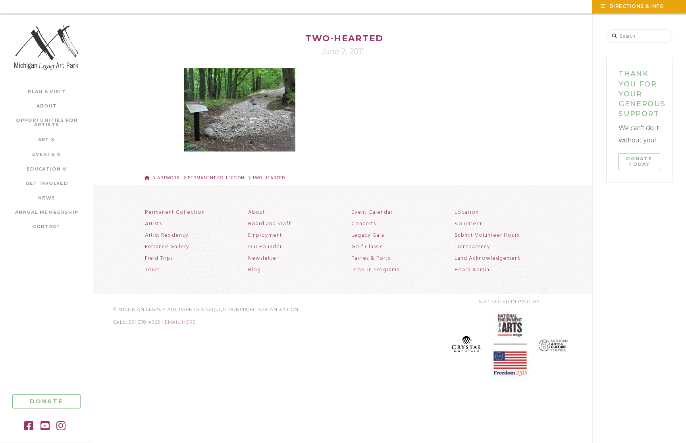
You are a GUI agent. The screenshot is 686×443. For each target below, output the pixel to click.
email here (180, 322)
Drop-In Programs (375, 270)
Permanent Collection (175, 213)
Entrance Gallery (167, 247)
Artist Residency (167, 236)
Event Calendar (372, 213)
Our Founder (265, 247)
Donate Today (639, 161)
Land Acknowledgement (487, 259)
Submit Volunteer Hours (487, 236)
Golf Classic (367, 247)
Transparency (472, 247)
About (256, 213)
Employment (265, 236)
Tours (152, 270)
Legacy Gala (367, 236)
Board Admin (472, 270)
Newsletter (263, 259)
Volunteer (468, 224)
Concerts (363, 224)
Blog (254, 270)
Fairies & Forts (370, 259)
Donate (46, 401)
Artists (153, 224)
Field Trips (159, 259)
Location (467, 213)
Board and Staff (269, 224)
